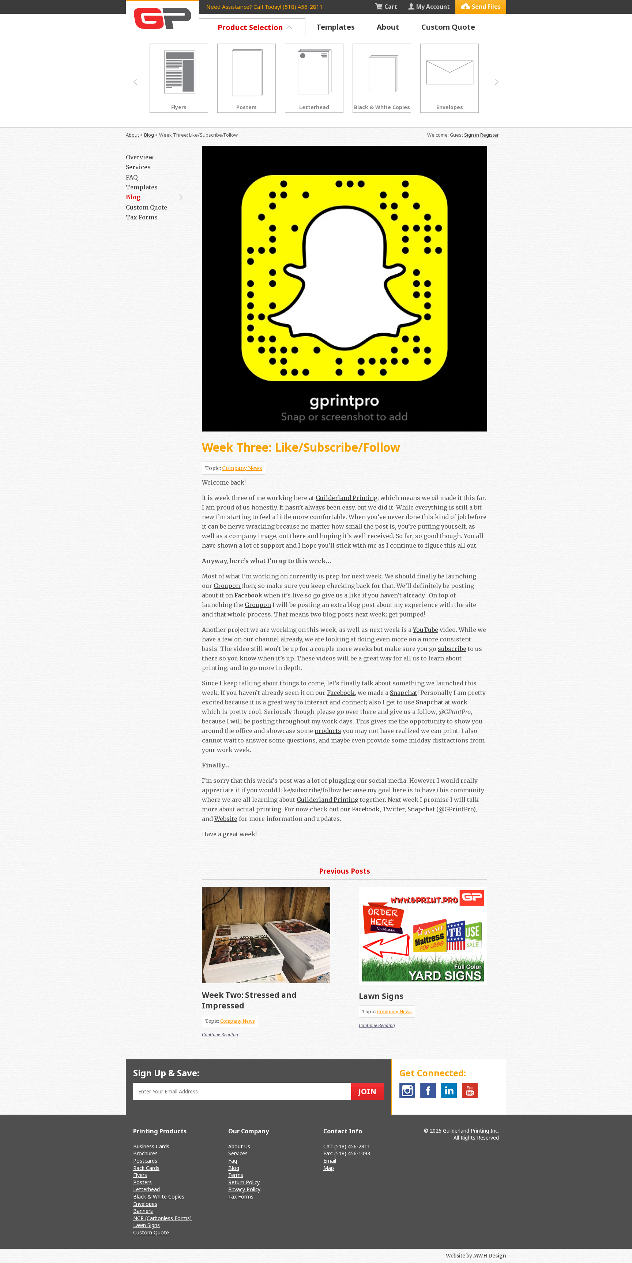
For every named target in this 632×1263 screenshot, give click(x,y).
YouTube (425, 629)
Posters (142, 1182)
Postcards (145, 1160)
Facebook (248, 595)
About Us (239, 1146)
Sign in (471, 135)
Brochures (145, 1153)
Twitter (394, 809)
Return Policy (244, 1182)
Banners (143, 1210)
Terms (235, 1174)
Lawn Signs (381, 996)
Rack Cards (146, 1167)
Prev (135, 82)
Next (497, 82)
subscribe (452, 648)
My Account (433, 7)
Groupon (227, 585)
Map (328, 1167)
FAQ (132, 177)
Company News (242, 468)
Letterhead (146, 1189)
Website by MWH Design (476, 1256)
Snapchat (403, 692)
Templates (335, 27)
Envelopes (145, 1203)
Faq (232, 1160)
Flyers (140, 1174)
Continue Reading (220, 1034)
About (388, 27)
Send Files (486, 7)
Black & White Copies (158, 1196)
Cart (390, 7)
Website (225, 818)
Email (329, 1160)
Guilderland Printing (346, 497)
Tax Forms (142, 217)
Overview (140, 157)
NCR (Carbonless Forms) (162, 1218)
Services (138, 167)
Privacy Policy (244, 1189)
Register (489, 135)
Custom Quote (448, 27)
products (328, 730)
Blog (149, 135)
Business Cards (151, 1146)
